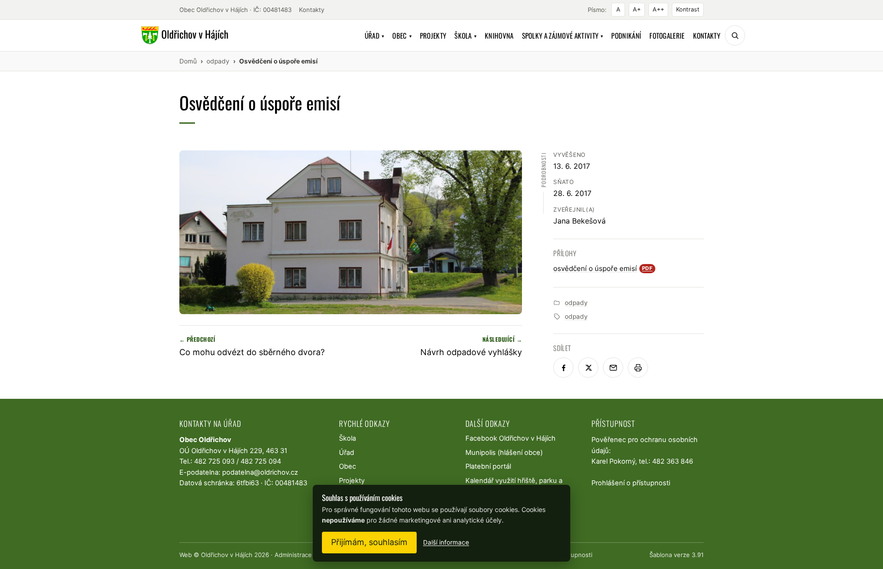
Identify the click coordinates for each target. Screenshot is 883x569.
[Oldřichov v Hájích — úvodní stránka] (183, 35)
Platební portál (488, 466)
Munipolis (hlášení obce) (504, 452)
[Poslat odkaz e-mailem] (613, 367)
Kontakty (311, 9)
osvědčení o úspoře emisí (603, 268)
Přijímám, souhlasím (369, 542)
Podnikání (626, 35)
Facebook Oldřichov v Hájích (510, 438)
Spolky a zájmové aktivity (562, 35)
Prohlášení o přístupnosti (630, 483)
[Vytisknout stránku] (638, 367)
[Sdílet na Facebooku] (563, 367)
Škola (465, 35)
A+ (637, 9)
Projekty (433, 35)
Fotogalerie (666, 35)
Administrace (293, 554)
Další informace (446, 542)
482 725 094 (261, 461)
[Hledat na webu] (735, 35)
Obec (402, 35)
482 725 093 (214, 461)
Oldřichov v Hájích (226, 554)
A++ (658, 9)
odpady (576, 302)
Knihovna (499, 35)
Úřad (374, 35)
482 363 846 (672, 461)
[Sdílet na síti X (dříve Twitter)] (588, 367)
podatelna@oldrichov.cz (260, 472)
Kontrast (688, 9)
